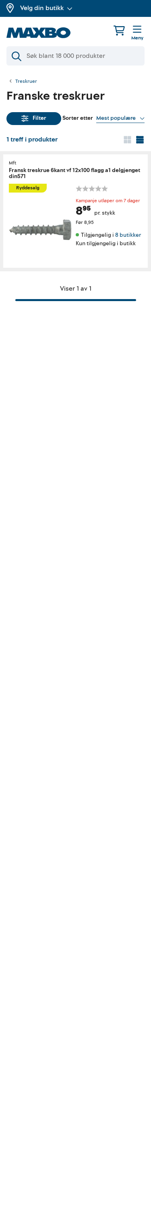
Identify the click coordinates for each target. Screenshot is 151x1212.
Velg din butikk (42, 8)
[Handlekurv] (119, 30)
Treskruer (26, 81)
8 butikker (128, 235)
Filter (39, 118)
